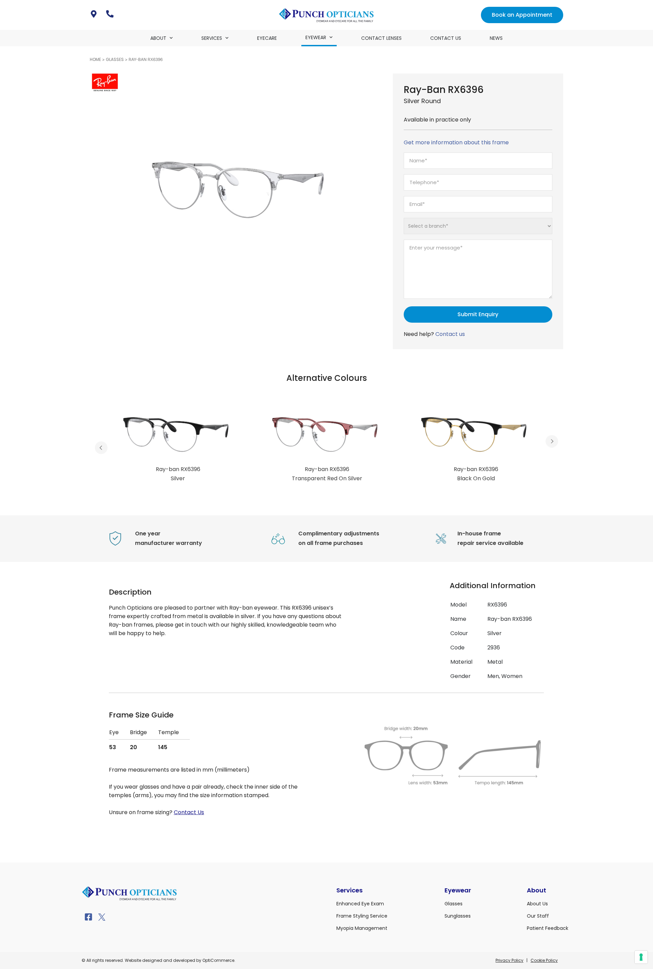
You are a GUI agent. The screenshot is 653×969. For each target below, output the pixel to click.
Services (211, 38)
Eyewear (315, 37)
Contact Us (445, 38)
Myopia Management (361, 928)
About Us (537, 903)
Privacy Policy (509, 960)
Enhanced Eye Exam (360, 903)
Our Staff (538, 916)
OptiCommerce (218, 960)
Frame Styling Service (361, 916)
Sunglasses (458, 916)
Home (95, 59)
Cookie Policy (544, 960)
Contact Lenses (381, 38)
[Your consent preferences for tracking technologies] (641, 957)
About (158, 38)
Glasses (115, 59)
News (496, 38)
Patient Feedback (547, 928)
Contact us (450, 334)
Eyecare (267, 38)
